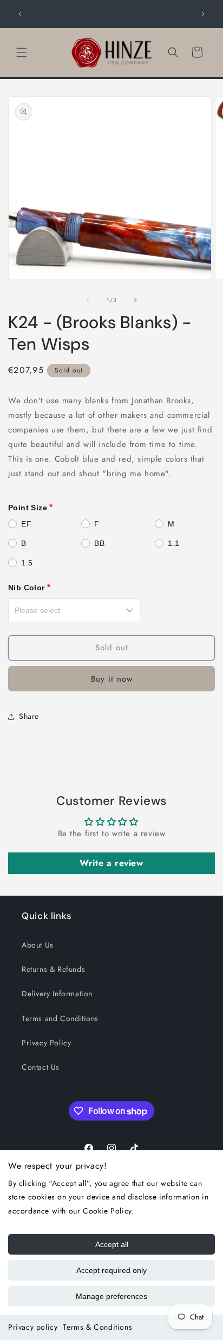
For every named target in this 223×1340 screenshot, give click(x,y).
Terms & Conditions (97, 1327)
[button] (22, 52)
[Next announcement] (203, 14)
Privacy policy (32, 1327)
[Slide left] (88, 300)
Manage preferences (111, 1296)
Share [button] (29, 716)
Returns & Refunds (53, 969)
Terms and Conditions (60, 1018)
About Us (38, 944)
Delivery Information (57, 993)
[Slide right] (135, 300)
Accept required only (111, 1270)
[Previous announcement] (20, 14)
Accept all (111, 1244)
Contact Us (41, 1067)
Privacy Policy (46, 1042)
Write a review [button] (111, 863)
